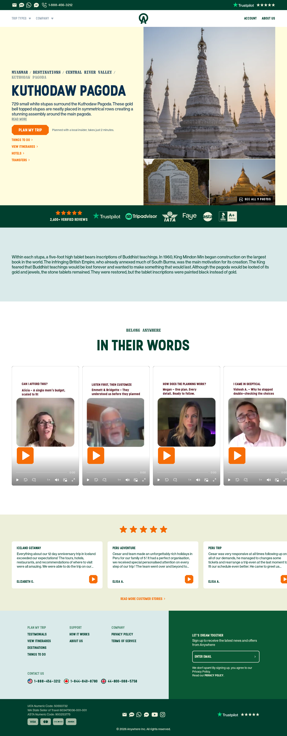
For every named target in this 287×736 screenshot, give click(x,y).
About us (268, 18)
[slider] (15, 472)
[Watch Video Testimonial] (93, 579)
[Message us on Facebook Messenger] (36, 5)
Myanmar (20, 72)
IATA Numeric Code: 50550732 (48, 706)
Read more (19, 119)
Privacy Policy (214, 675)
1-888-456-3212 (60, 5)
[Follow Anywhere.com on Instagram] (162, 714)
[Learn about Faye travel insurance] (189, 216)
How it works (80, 634)
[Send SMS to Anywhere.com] (21, 5)
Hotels (17, 153)
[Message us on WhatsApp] (28, 5)
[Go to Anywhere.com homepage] (143, 18)
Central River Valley (89, 72)
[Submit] (255, 657)
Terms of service (124, 641)
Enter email (203, 656)
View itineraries (23, 146)
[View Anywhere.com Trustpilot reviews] (254, 5)
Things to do (21, 140)
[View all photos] (209, 93)
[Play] (25, 455)
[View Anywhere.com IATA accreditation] (170, 216)
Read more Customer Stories (142, 599)
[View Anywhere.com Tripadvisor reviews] (141, 216)
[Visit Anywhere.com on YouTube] (154, 714)
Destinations (47, 72)
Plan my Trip (30, 129)
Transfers (19, 160)
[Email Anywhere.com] (14, 5)
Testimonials (37, 634)
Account (250, 18)
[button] (17, 480)
